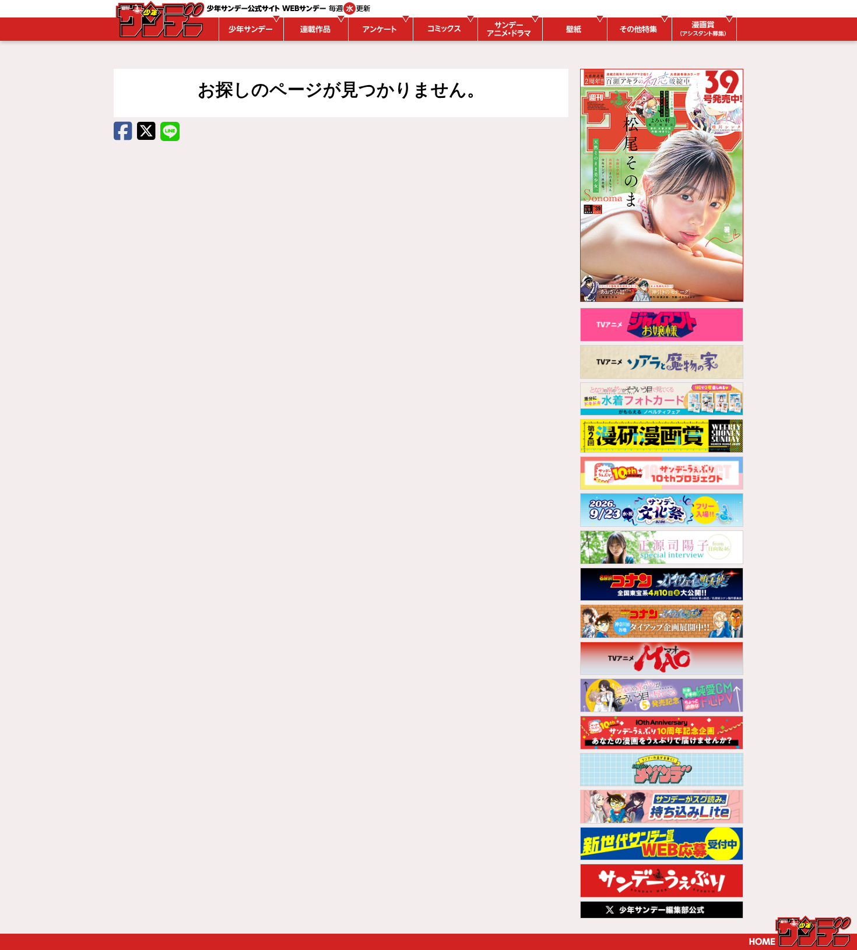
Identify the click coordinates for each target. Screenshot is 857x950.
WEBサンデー (159, 19)
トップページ (800, 931)
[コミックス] (443, 29)
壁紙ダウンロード (573, 29)
